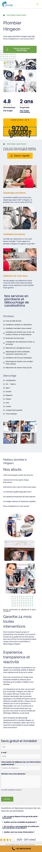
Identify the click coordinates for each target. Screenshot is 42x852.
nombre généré (20, 133)
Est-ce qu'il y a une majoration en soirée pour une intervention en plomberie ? (20, 827)
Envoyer (7, 799)
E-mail (4, 753)
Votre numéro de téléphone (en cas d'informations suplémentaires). (21, 763)
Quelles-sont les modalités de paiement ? (20, 822)
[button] (21, 817)
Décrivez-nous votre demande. (13, 774)
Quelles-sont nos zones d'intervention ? (19, 832)
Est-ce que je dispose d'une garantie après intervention (19, 817)
